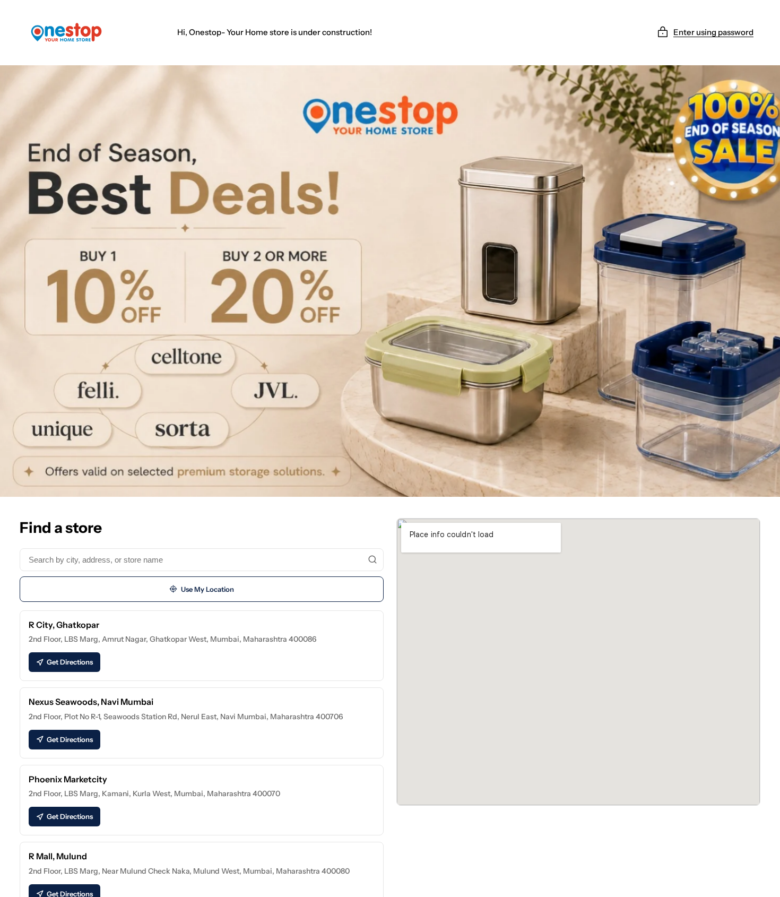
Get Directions (70, 662)
